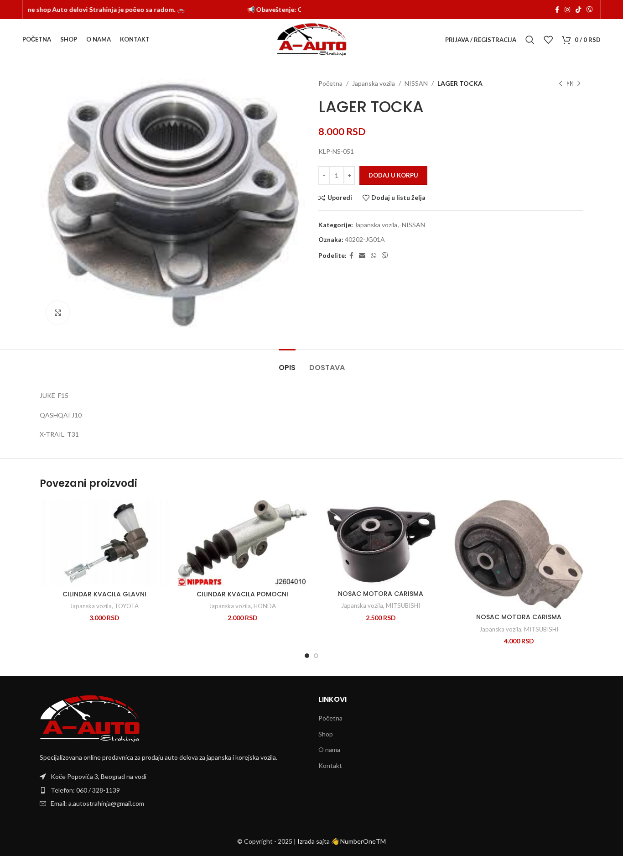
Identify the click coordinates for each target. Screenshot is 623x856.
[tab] (287, 363)
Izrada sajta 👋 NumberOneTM (341, 841)
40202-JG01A (365, 239)
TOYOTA (126, 606)
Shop (325, 734)
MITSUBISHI (403, 605)
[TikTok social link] (578, 10)
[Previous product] (560, 83)
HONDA (265, 606)
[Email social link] (362, 256)
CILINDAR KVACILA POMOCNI (242, 594)
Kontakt (330, 765)
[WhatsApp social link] (373, 256)
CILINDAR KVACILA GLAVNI (104, 594)
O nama (329, 749)
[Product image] (380, 542)
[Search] (530, 40)
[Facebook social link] (557, 10)
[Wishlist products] (548, 40)
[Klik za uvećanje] (58, 312)
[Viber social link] (590, 10)
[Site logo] (312, 39)
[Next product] (578, 83)
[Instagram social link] (567, 10)
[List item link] (172, 790)
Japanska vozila (373, 83)
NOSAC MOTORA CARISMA (380, 593)
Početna (330, 83)
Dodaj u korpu (393, 175)
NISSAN (416, 83)
